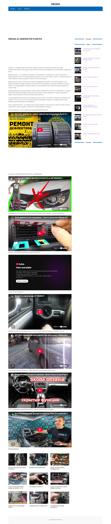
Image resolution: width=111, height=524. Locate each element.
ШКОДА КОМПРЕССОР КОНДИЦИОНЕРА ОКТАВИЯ (90, 106)
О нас (19, 9)
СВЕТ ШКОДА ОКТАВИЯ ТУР (90, 86)
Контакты (27, 9)
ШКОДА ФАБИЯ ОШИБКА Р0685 (91, 133)
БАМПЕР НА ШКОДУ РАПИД (90, 124)
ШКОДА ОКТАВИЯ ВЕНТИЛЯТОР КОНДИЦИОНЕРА (91, 59)
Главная (12, 9)
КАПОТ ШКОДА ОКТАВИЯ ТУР (91, 77)
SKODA (55, 4)
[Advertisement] (55, 23)
